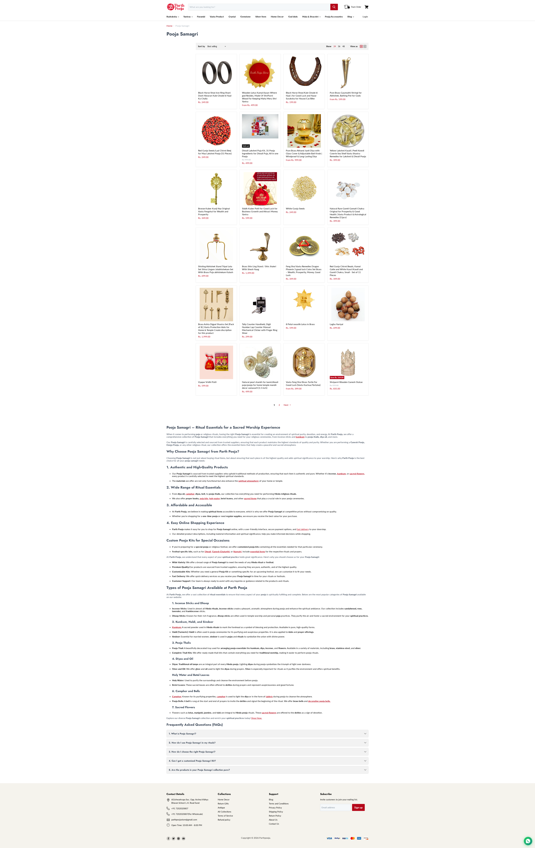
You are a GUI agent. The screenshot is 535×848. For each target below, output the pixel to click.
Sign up (358, 807)
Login (365, 16)
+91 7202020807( (180, 814)
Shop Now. (256, 718)
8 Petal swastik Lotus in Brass (300, 324)
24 (335, 46)
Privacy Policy (275, 807)
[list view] (364, 46)
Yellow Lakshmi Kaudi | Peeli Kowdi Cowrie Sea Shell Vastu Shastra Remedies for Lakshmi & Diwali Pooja (348, 153)
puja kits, (204, 498)
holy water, (214, 498)
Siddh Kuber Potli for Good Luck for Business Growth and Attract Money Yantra (260, 211)
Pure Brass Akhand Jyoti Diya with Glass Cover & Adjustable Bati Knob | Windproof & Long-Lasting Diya (304, 153)
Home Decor (277, 16)
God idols (293, 16)
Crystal (232, 16)
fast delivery (303, 529)
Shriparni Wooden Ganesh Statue (346, 382)
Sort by (201, 46)
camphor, (190, 493)
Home (169, 26)
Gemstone (245, 16)
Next (286, 405)
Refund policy (224, 819)
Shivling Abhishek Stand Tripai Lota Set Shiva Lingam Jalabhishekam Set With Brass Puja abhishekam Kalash (215, 269)
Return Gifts (223, 803)
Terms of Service (225, 815)
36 (339, 46)
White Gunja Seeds (295, 208)
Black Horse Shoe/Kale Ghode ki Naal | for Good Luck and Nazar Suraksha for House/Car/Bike (302, 95)
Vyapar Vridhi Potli (207, 382)
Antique (221, 807)
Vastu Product (217, 16)
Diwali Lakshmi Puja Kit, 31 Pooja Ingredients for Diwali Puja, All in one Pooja (260, 153)
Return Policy (275, 815)
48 (343, 46)
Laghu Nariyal (336, 324)
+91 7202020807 (179, 808)
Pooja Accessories (334, 16)
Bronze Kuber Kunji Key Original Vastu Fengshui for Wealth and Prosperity (214, 211)
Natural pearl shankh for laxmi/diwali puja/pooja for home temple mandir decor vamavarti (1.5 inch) (260, 385)
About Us (273, 819)
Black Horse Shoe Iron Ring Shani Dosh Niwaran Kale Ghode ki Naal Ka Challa (214, 95)
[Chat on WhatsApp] (528, 841)
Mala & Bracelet (310, 16)
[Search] (334, 7)
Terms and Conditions (279, 803)
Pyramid (201, 16)
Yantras (187, 16)
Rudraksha (171, 16)
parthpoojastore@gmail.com (184, 819)
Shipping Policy (276, 811)
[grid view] (361, 46)
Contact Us (274, 823)
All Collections (224, 811)
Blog (349, 16)
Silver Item (260, 16)
